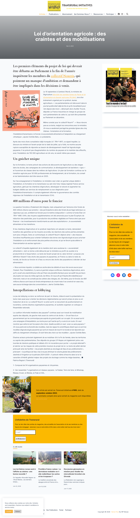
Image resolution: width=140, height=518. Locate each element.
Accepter (8, 511)
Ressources (98, 14)
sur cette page (41, 399)
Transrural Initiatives (77, 5)
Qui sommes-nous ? (82, 14)
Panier (61, 510)
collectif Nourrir (62, 76)
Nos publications (52, 510)
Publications (54, 14)
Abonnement (67, 14)
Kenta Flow (115, 512)
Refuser (17, 511)
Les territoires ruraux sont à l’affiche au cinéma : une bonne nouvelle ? (24, 471)
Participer (110, 14)
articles (42, 14)
